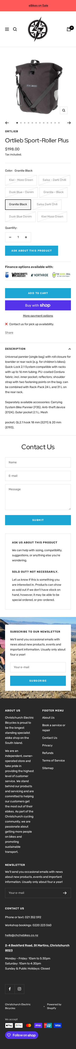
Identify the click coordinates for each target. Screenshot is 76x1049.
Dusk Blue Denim (20, 216)
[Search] (15, 29)
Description (15, 348)
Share (9, 332)
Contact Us (49, 738)
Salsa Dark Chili (47, 204)
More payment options (38, 316)
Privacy (47, 745)
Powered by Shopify (54, 1006)
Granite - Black (53, 192)
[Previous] (7, 122)
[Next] (69, 122)
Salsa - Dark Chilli (54, 180)
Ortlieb (11, 131)
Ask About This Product (31, 250)
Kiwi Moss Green (52, 216)
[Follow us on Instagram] (19, 989)
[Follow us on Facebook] (10, 989)
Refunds (47, 753)
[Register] (65, 892)
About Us (48, 717)
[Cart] (69, 29)
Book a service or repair (53, 727)
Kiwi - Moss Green (21, 180)
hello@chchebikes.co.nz (21, 935)
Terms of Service (53, 760)
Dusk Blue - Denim (21, 192)
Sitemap (47, 768)
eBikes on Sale (38, 5)
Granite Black (18, 204)
